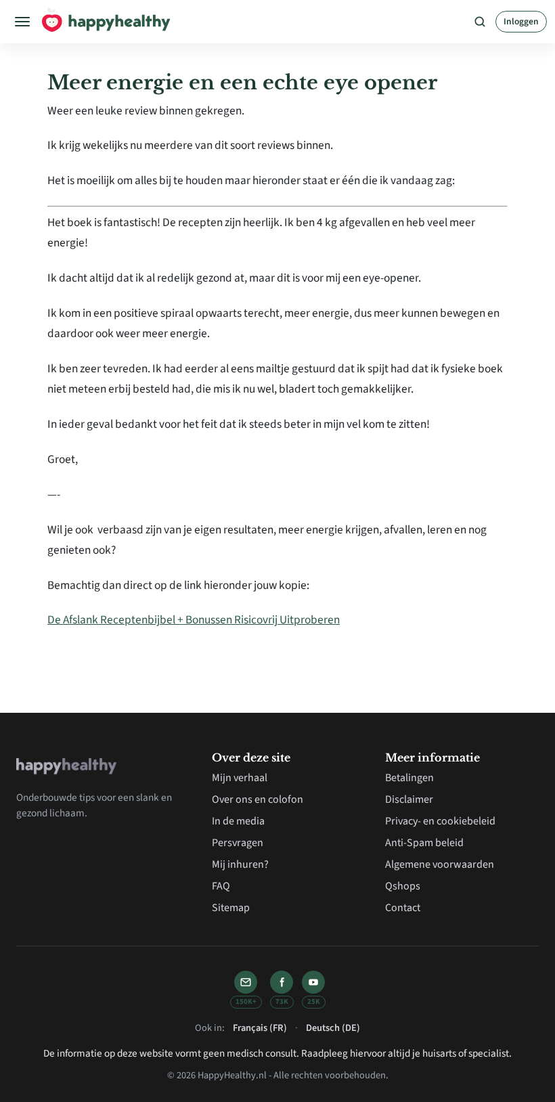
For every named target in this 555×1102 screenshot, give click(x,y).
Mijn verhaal (239, 777)
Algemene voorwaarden (439, 864)
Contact (402, 907)
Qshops (402, 886)
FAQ (221, 886)
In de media (238, 821)
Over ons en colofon (257, 799)
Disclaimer (409, 799)
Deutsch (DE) (333, 1028)
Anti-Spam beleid (424, 842)
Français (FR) (260, 1028)
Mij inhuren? (240, 864)
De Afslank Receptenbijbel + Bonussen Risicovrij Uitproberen (193, 619)
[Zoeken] (479, 21)
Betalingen (409, 777)
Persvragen (237, 842)
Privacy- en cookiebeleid (440, 821)
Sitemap (231, 907)
